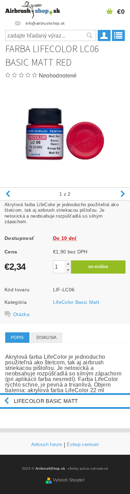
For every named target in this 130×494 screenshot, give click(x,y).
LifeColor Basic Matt (76, 302)
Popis (17, 337)
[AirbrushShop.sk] (32, 9)
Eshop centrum (83, 444)
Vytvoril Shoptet (68, 480)
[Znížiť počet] (68, 270)
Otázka (21, 314)
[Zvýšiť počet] (68, 263)
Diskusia (46, 337)
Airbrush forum (46, 444)
